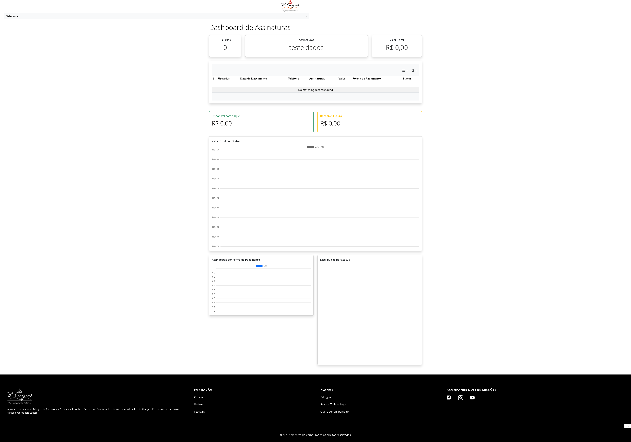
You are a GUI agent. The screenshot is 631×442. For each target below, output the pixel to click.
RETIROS (322, 2)
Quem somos (336, 2)
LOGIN (348, 2)
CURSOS (312, 2)
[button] (156, 16)
